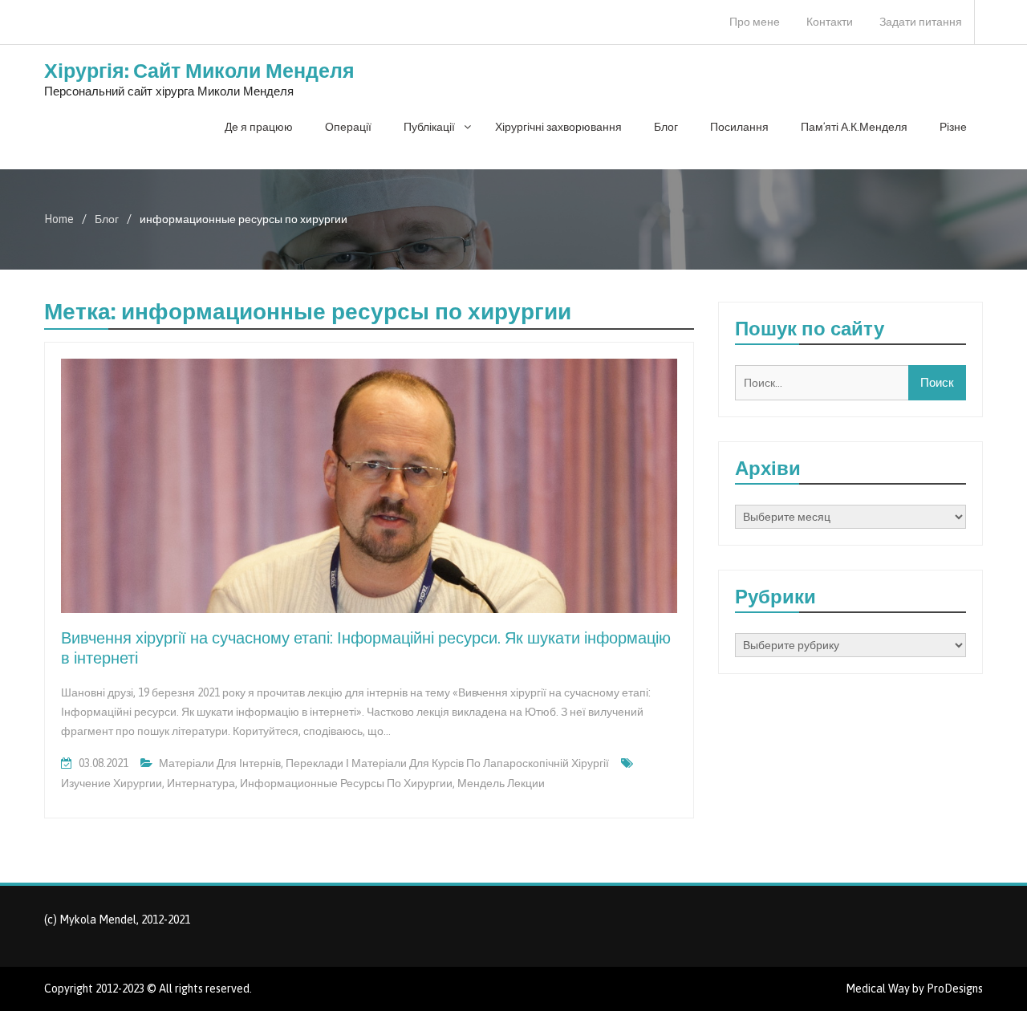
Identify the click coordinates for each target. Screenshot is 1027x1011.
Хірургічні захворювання (558, 126)
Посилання (739, 126)
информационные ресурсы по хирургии (346, 783)
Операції (348, 126)
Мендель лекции (501, 783)
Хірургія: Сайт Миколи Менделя (199, 70)
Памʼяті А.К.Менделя (854, 126)
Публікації (429, 126)
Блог (666, 126)
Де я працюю (259, 126)
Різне (953, 126)
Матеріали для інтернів (220, 763)
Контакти (829, 21)
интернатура (201, 783)
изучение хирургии (111, 783)
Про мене (754, 21)
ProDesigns (955, 988)
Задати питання (920, 21)
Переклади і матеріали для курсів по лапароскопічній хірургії (447, 763)
